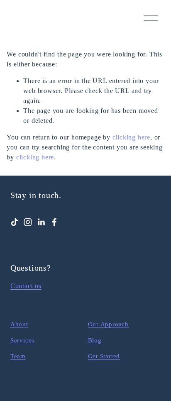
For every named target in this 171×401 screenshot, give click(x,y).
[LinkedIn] (41, 222)
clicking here (131, 137)
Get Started (104, 356)
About (19, 324)
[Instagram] (28, 222)
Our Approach (108, 324)
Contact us (26, 285)
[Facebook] (54, 222)
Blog (95, 340)
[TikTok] (14, 222)
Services (22, 340)
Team (18, 356)
